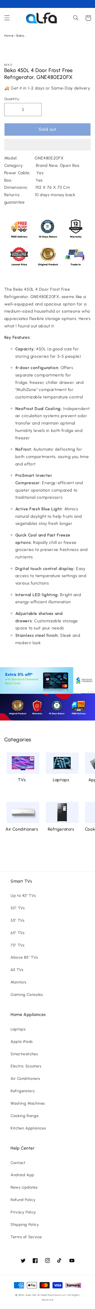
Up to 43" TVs (23, 895)
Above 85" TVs (24, 957)
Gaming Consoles (27, 994)
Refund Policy (23, 1199)
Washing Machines (28, 1103)
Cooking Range (25, 1115)
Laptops (61, 779)
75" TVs (17, 945)
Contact (18, 1162)
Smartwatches (24, 1054)
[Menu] (7, 18)
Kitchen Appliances (28, 1128)
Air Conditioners (22, 829)
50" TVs (18, 908)
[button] (47, 145)
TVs (22, 779)
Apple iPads (22, 1041)
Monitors (18, 982)
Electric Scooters (26, 1066)
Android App (22, 1175)
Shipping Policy (25, 1224)
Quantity (11, 99)
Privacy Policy (23, 1212)
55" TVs (17, 920)
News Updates (24, 1187)
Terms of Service (26, 1237)
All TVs (17, 969)
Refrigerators (61, 829)
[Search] (76, 18)
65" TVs (17, 932)
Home (9, 35)
